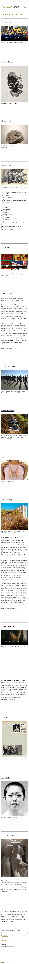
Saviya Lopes (6, 165)
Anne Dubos (5, 666)
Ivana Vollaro (6, 457)
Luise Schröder (6, 717)
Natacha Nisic (6, 121)
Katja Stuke (5, 777)
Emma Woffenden (8, 835)
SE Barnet (5, 247)
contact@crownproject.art (7, 946)
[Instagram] (2, 941)
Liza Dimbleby (6, 499)
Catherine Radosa (7, 410)
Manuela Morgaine (8, 366)
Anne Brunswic (7, 22)
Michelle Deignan (7, 626)
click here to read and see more (9, 348)
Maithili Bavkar (7, 62)
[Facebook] (5, 941)
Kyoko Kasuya (6, 293)
